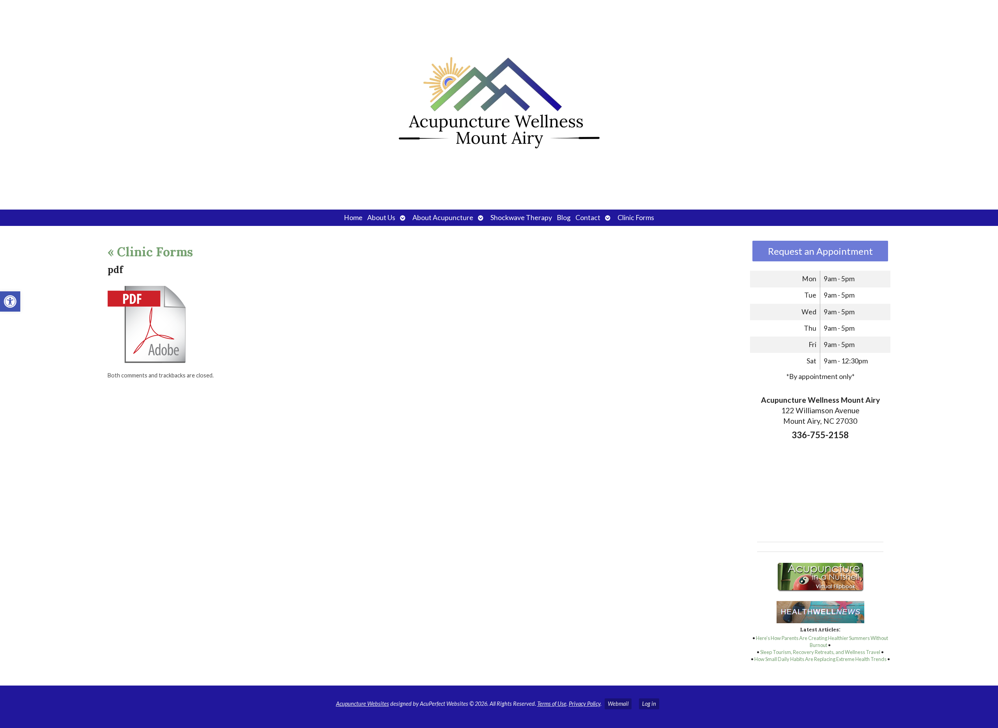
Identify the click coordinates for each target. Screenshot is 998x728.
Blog (564, 217)
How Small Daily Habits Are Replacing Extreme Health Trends (820, 659)
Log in (649, 703)
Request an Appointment (820, 251)
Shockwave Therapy (521, 217)
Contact (587, 217)
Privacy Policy (584, 703)
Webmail (618, 703)
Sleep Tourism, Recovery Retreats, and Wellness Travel (820, 652)
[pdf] (147, 361)
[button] (10, 301)
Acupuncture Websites (362, 703)
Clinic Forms (636, 217)
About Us (381, 217)
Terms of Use (551, 703)
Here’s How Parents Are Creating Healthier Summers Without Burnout (822, 641)
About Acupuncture (442, 217)
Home (353, 217)
